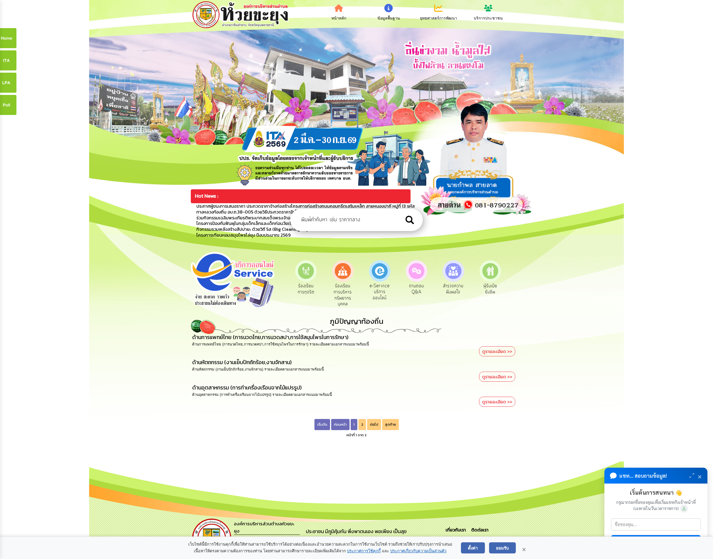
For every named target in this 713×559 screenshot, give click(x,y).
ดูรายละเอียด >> (497, 351)
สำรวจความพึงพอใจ (416, 289)
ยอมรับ (502, 548)
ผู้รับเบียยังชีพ (453, 289)
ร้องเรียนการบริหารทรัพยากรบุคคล (306, 295)
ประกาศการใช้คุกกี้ (364, 551)
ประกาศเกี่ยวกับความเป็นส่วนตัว (418, 551)
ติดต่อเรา (479, 529)
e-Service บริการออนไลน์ (343, 292)
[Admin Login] (684, 509)
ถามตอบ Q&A (379, 289)
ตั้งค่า (473, 548)
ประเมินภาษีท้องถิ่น (490, 289)
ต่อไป (374, 424)
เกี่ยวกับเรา (456, 529)
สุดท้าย (390, 424)
